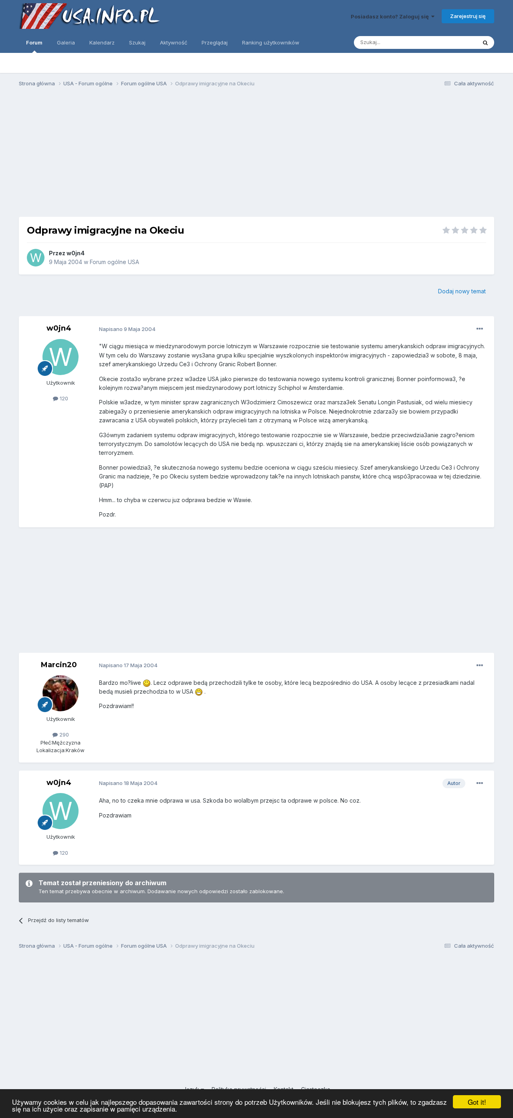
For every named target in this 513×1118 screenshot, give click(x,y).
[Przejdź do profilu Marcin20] (60, 693)
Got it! (477, 1102)
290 (63, 734)
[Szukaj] (485, 42)
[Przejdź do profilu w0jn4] (35, 257)
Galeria (66, 42)
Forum (34, 42)
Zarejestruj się (468, 16)
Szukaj (137, 42)
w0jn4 (76, 253)
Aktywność (173, 42)
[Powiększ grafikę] (147, 682)
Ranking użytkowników (270, 42)
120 (63, 398)
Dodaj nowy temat (462, 291)
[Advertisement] (256, 155)
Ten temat (454, 42)
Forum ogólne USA (114, 261)
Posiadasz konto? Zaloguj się (391, 16)
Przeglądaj (215, 42)
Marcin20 (59, 664)
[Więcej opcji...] (480, 329)
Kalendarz (102, 42)
